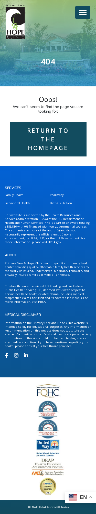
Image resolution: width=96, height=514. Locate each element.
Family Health (14, 195)
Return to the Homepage (48, 139)
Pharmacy (57, 195)
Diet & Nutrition (61, 203)
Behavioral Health (17, 203)
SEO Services (62, 507)
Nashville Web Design (43, 507)
